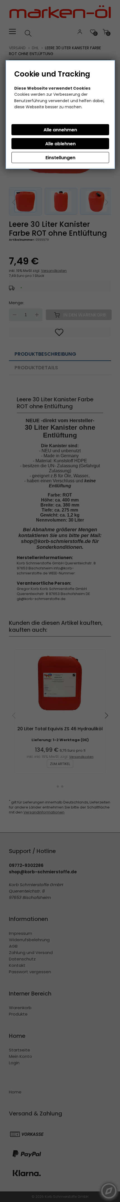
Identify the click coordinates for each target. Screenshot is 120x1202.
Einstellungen (60, 157)
